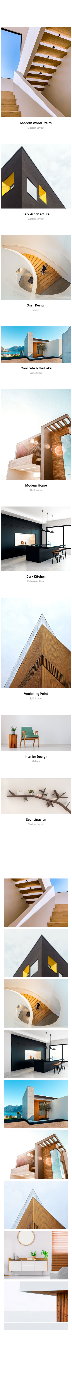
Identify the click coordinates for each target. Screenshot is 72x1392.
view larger (45, 176)
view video (45, 267)
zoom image (45, 72)
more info (27, 72)
